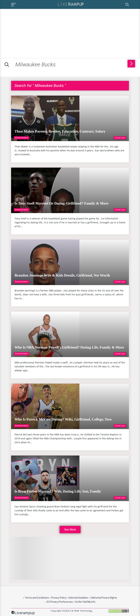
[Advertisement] (28, 33)
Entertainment (21, 137)
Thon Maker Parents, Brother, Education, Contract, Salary (60, 131)
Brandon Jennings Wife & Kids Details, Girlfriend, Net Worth (62, 275)
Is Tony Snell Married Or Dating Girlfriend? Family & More (61, 203)
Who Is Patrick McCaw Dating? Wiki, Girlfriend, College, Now (63, 419)
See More (70, 529)
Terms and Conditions (37, 597)
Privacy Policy (58, 597)
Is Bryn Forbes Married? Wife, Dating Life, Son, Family (58, 491)
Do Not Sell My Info (85, 601)
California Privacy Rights (103, 597)
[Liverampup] (71, 4)
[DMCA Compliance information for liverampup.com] (118, 612)
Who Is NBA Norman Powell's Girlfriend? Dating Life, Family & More (69, 347)
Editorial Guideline (78, 597)
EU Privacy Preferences (60, 601)
